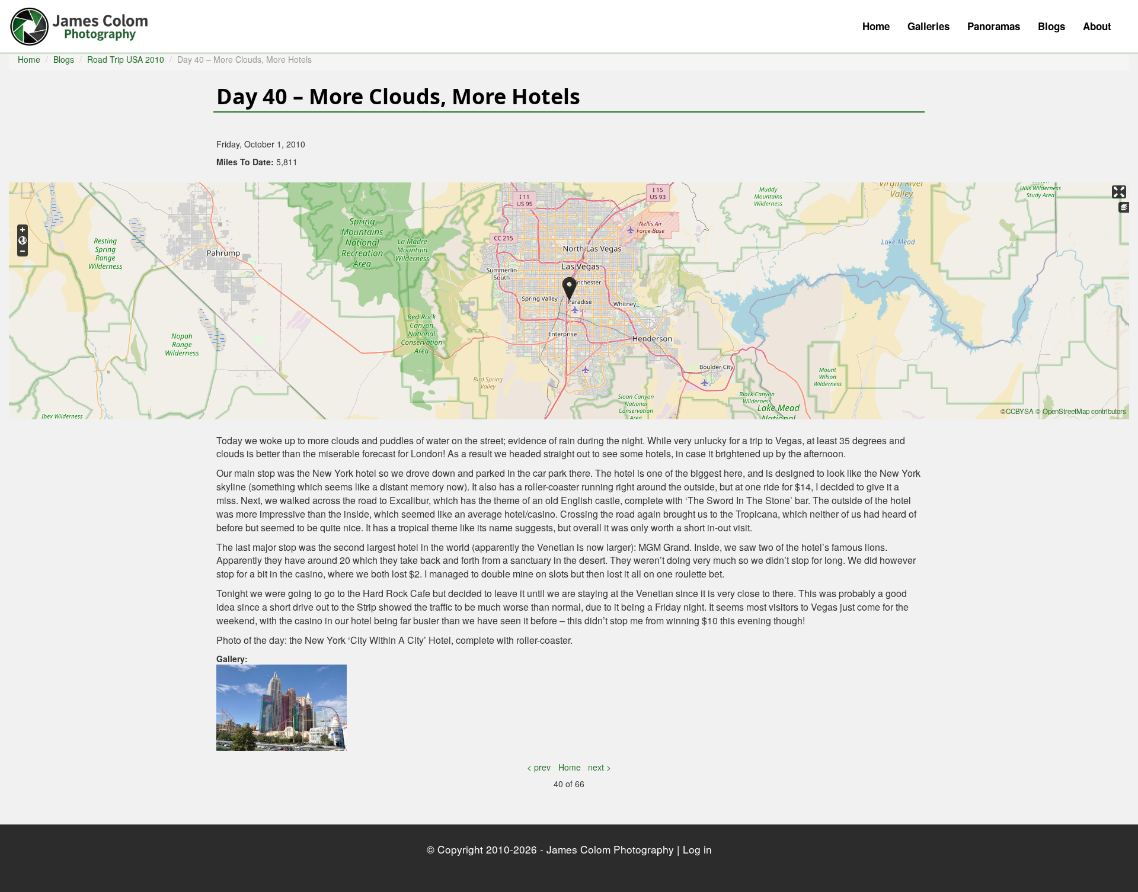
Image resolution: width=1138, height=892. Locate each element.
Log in (697, 849)
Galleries (928, 26)
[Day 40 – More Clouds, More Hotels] (281, 707)
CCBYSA (1020, 411)
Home (876, 26)
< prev (539, 767)
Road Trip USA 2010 (125, 59)
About (1097, 26)
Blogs (1051, 26)
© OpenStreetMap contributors (1080, 411)
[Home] (85, 23)
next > (599, 767)
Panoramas (993, 26)
